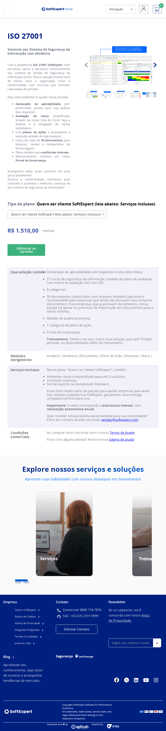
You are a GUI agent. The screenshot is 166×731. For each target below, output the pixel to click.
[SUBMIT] (157, 642)
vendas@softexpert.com (119, 420)
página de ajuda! (121, 439)
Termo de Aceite (122, 432)
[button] (21, 580)
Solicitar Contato (76, 629)
